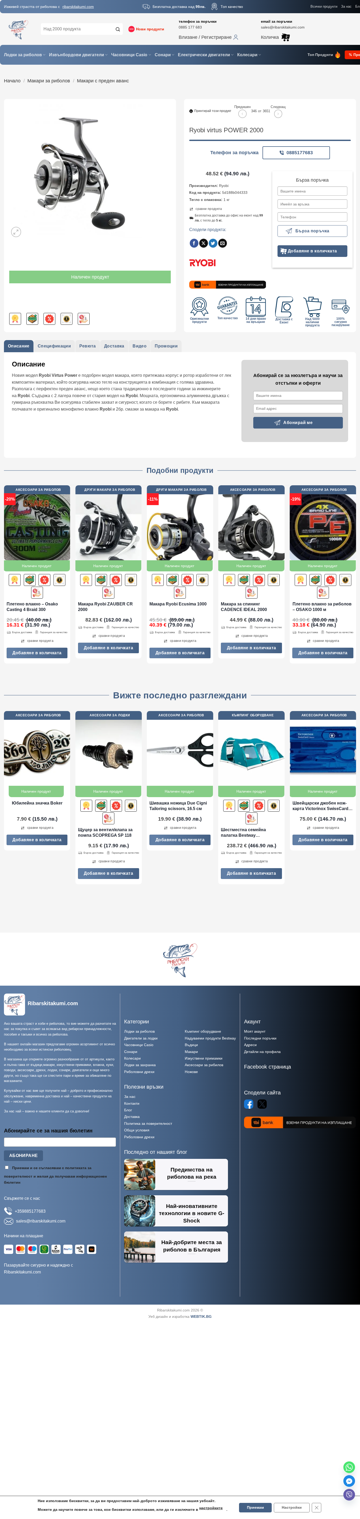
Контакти (131, 1103)
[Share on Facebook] (194, 243)
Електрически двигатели (204, 55)
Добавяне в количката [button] (37, 653)
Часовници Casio (129, 55)
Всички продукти (323, 6)
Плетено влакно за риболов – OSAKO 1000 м (322, 607)
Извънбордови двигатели (76, 55)
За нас (346, 6)
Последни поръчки (260, 1038)
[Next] (356, 576)
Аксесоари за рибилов (204, 1065)
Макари (191, 1052)
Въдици (191, 1045)
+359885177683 (30, 1211)
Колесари (247, 55)
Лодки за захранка (140, 1065)
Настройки (292, 1507)
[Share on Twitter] (213, 243)
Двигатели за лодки (141, 1038)
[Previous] (4, 576)
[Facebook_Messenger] (349, 1481)
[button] (208, 37)
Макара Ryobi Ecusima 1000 (178, 604)
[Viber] (349, 1495)
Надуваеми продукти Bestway (210, 1038)
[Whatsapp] (349, 1467)
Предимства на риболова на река (191, 1173)
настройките (211, 1508)
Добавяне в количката (312, 251)
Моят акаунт (254, 1031)
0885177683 (299, 152)
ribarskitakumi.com (78, 6)
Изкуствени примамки (203, 1058)
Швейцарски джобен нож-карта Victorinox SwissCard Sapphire (320, 806)
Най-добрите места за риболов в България (191, 1246)
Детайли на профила (262, 1052)
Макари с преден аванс (103, 80)
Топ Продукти (320, 55)
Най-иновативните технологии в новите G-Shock (191, 1213)
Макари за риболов (48, 80)
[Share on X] (203, 243)
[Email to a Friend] (222, 243)
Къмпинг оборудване (203, 1031)
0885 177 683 (190, 27)
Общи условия (136, 1130)
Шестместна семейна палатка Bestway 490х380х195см (243, 832)
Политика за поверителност (148, 1123)
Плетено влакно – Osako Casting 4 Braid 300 (32, 607)
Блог (128, 1110)
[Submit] (118, 29)
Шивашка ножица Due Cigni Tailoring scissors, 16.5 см (178, 806)
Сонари (163, 55)
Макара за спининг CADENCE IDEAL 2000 (244, 607)
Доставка (132, 1116)
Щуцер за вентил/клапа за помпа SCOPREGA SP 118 (105, 832)
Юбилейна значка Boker (37, 803)
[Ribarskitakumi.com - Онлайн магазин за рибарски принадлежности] (18, 29)
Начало (12, 80)
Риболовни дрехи (139, 1072)
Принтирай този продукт (212, 111)
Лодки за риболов (23, 55)
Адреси (250, 1045)
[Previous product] (278, 114)
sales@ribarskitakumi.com (283, 27)
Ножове (191, 1072)
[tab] (18, 346)
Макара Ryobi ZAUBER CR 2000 (105, 607)
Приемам (255, 1507)
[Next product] (242, 114)
